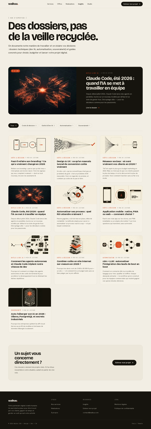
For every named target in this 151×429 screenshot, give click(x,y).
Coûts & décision (29, 125)
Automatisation (66, 125)
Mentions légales (121, 404)
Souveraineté (84, 125)
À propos (54, 412)
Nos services (55, 404)
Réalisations (70, 4)
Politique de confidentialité (124, 408)
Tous (13, 125)
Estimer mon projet (131, 4)
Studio (89, 4)
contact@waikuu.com (90, 412)
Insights (81, 4)
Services (50, 4)
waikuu (13, 4)
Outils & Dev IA (48, 125)
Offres (59, 4)
